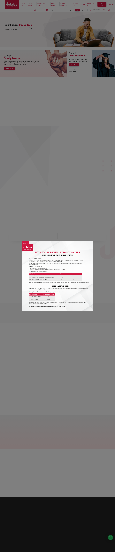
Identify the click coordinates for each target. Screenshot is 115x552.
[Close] (25, 242)
